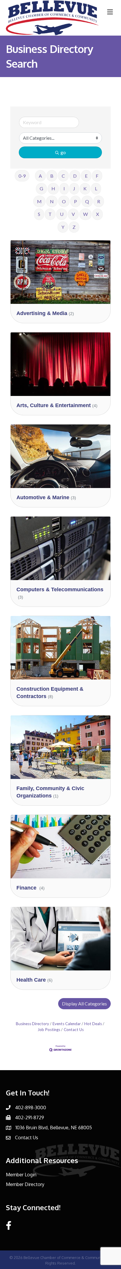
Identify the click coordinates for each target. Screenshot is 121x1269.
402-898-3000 (30, 1107)
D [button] (75, 176)
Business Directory (32, 1023)
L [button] (96, 188)
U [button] (61, 214)
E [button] (86, 176)
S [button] (39, 214)
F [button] (97, 176)
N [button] (52, 201)
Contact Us (74, 1029)
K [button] (85, 188)
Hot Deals (93, 1023)
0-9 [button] (22, 176)
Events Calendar (67, 1023)
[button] (84, 1003)
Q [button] (87, 201)
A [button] (40, 176)
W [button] (85, 214)
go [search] (63, 152)
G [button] (41, 188)
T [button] (50, 214)
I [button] (64, 188)
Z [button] (74, 227)
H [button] (53, 188)
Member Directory (25, 1184)
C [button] (63, 176)
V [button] (73, 214)
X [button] (97, 214)
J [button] (74, 188)
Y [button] (62, 227)
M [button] (39, 201)
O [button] (64, 201)
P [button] (75, 201)
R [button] (98, 201)
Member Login (21, 1175)
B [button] (51, 176)
